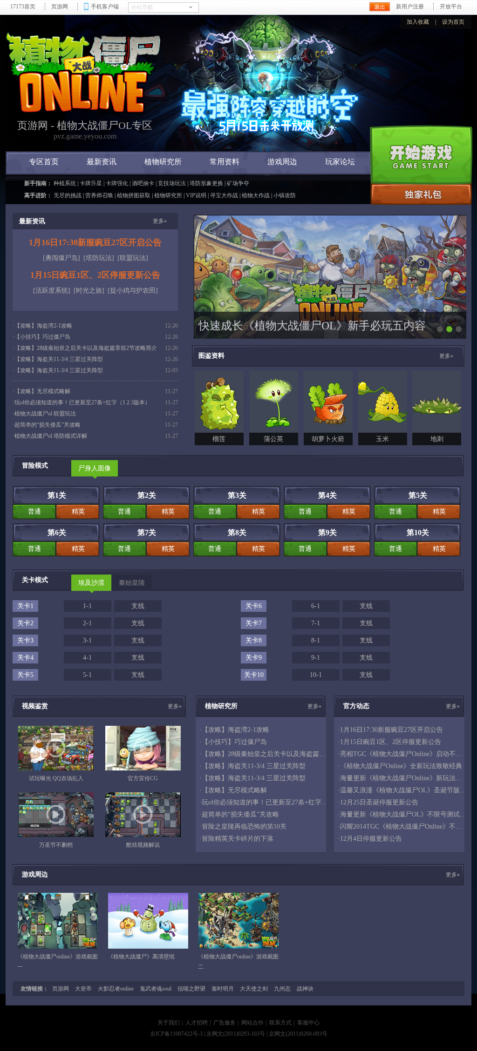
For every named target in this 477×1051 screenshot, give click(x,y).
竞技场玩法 (172, 183)
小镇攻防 (284, 195)
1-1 (87, 605)
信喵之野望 (191, 988)
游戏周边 (282, 162)
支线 (137, 605)
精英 (78, 511)
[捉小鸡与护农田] (133, 290)
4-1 (87, 657)
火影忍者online (116, 988)
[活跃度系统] (51, 290)
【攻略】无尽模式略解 (42, 391)
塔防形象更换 (206, 183)
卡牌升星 (91, 183)
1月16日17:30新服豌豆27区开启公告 (95, 242)
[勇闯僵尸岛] (61, 257)
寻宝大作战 (224, 195)
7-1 (315, 623)
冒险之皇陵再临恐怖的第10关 (244, 826)
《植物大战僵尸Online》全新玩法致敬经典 (401, 766)
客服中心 (308, 1022)
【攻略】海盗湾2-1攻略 (43, 325)
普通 (34, 511)
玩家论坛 (340, 162)
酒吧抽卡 (143, 183)
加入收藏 (418, 22)
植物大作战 (256, 195)
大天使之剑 (254, 988)
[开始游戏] (421, 154)
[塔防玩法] (98, 257)
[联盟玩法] (132, 257)
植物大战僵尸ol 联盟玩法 (45, 413)
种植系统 (65, 183)
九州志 (282, 988)
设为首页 (453, 22)
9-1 (315, 657)
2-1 (87, 623)
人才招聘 (196, 1022)
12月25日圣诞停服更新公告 (379, 802)
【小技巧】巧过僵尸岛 (42, 337)
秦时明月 (222, 988)
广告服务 (224, 1022)
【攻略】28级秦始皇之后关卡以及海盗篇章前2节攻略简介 (85, 348)
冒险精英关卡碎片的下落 (237, 838)
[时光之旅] (89, 290)
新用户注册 (410, 6)
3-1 (87, 640)
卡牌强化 (117, 183)
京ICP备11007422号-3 (176, 1034)
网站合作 (252, 1022)
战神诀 (305, 988)
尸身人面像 (94, 468)
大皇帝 (83, 988)
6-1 (315, 605)
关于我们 (168, 1022)
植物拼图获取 (133, 195)
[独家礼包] (421, 194)
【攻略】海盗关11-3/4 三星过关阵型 (58, 359)
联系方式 (280, 1022)
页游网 (59, 6)
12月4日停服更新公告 (371, 838)
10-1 (316, 674)
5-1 (87, 674)
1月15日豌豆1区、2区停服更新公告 (95, 275)
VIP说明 (196, 195)
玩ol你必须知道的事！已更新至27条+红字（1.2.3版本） (82, 402)
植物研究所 (163, 162)
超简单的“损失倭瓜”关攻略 (47, 425)
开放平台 (451, 6)
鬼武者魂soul (155, 988)
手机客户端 (105, 6)
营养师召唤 (99, 195)
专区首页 (44, 162)
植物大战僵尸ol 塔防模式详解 (50, 436)
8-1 (315, 640)
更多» (160, 221)
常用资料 (224, 162)
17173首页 (22, 6)
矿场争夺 (238, 183)
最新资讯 (101, 162)
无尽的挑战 (68, 195)
